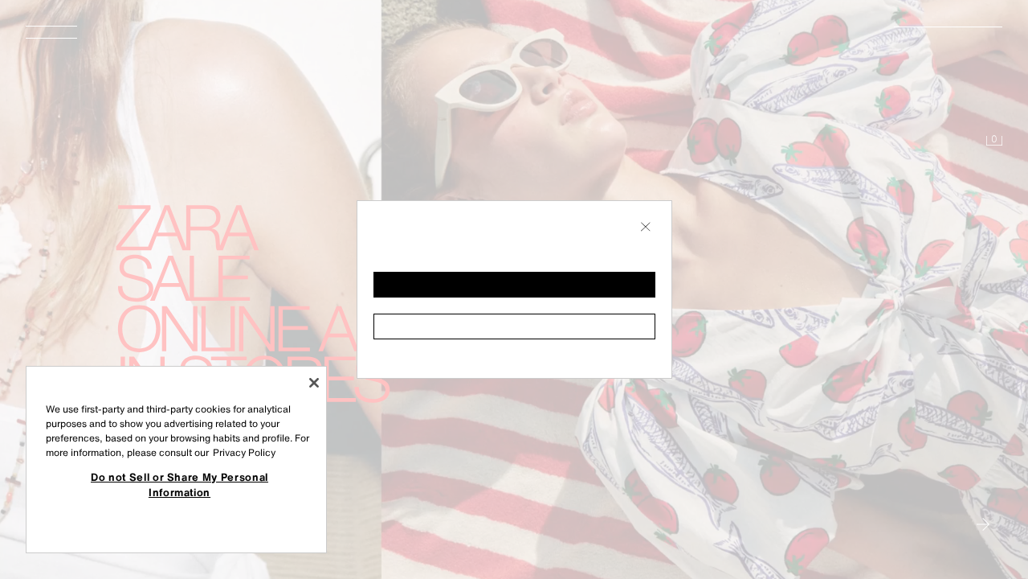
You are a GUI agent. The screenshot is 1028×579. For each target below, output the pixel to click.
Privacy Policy (244, 452)
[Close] (314, 382)
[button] (514, 285)
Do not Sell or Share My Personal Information (179, 484)
